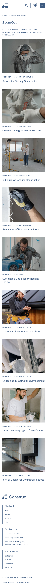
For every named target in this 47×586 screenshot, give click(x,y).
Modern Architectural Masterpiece (21, 331)
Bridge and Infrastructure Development (23, 381)
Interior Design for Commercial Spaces (23, 479)
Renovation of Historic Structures (20, 229)
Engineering (25, 126)
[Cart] (35, 6)
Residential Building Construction (20, 81)
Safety (22, 275)
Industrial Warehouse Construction (21, 180)
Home (4, 15)
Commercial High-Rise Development (21, 130)
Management (25, 225)
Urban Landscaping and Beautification (23, 430)
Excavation (24, 176)
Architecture (26, 77)
